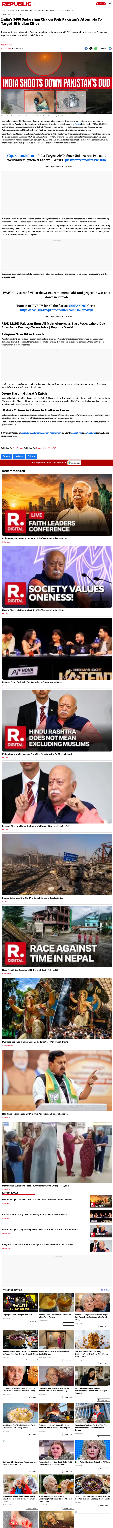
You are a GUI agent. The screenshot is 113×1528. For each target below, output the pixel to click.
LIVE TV (102, 4)
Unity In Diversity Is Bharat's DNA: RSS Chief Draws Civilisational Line (33, 610)
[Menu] (108, 3)
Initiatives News (7, 1046)
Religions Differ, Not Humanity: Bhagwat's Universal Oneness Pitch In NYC (35, 826)
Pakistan (18, 456)
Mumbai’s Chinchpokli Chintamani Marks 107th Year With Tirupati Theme (35, 1042)
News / (3, 10)
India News (6, 48)
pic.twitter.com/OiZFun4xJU (73, 310)
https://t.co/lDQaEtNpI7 (36, 310)
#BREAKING (77, 306)
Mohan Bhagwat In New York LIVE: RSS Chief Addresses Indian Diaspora (34, 538)
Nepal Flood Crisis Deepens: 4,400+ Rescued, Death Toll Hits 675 (30, 970)
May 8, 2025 (67, 166)
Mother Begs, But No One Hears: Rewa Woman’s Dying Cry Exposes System (35, 1185)
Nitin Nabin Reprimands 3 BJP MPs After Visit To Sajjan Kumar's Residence (35, 1114)
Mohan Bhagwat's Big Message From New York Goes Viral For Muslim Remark (37, 754)
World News (6, 902)
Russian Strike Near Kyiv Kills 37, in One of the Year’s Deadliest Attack (33, 898)
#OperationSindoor (20, 155)
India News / (11, 10)
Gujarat (28, 393)
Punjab (78, 124)
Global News (6, 614)
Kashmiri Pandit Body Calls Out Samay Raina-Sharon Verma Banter (32, 682)
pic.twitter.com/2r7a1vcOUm (85, 160)
